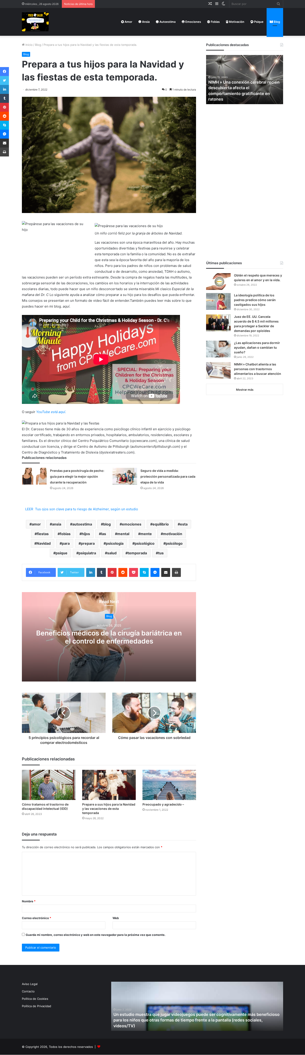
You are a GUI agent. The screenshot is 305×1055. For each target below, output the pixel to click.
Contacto (28, 991)
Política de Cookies (35, 998)
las (103, 534)
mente (146, 534)
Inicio (29, 44)
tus (161, 553)
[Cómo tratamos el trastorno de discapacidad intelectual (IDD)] (48, 785)
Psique (258, 21)
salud (112, 553)
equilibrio (160, 524)
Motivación (236, 21)
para (66, 543)
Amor (128, 21)
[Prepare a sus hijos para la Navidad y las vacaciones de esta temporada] (109, 785)
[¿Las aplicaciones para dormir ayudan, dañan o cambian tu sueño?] (218, 349)
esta (184, 524)
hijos (86, 534)
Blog (276, 21)
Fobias (215, 21)
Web (116, 918)
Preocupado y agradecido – (163, 804)
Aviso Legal (30, 984)
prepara (88, 543)
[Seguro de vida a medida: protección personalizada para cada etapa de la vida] (125, 476)
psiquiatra (87, 553)
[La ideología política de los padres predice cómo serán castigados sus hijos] (218, 301)
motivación (172, 534)
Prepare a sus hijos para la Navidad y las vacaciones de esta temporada (108, 808)
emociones (131, 524)
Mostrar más (244, 389)
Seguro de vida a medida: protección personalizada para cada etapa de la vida (167, 476)
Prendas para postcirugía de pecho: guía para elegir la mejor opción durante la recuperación (77, 476)
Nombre (29, 901)
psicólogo (174, 543)
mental (123, 534)
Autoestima (167, 21)
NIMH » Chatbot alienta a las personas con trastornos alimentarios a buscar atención (257, 369)
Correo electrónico (36, 918)
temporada (137, 553)
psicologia (114, 543)
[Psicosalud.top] (35, 21)
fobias (65, 534)
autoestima (82, 524)
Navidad (44, 543)
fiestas (43, 534)
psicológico (145, 543)
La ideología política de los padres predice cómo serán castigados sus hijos (255, 299)
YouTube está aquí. (51, 412)
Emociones (193, 21)
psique (61, 553)
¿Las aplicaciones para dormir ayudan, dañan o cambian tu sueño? (257, 347)
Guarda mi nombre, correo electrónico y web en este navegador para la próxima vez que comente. (95, 935)
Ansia (145, 21)
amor (36, 524)
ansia (56, 524)
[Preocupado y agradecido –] (169, 785)
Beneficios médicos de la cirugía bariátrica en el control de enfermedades (109, 637)
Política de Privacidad (36, 1006)
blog (107, 524)
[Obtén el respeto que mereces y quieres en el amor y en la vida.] (218, 281)
